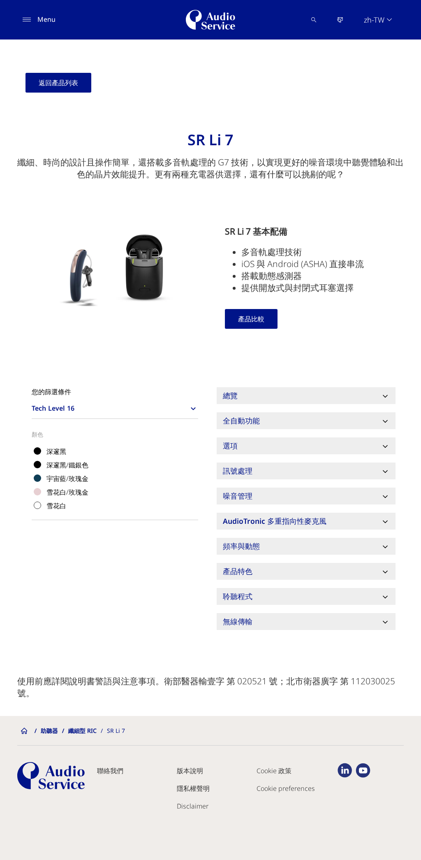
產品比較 (251, 318)
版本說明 (190, 770)
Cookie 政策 (274, 770)
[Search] (313, 20)
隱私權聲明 (193, 788)
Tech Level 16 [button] (53, 408)
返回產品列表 (58, 82)
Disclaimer (192, 806)
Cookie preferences (286, 788)
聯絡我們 (110, 770)
